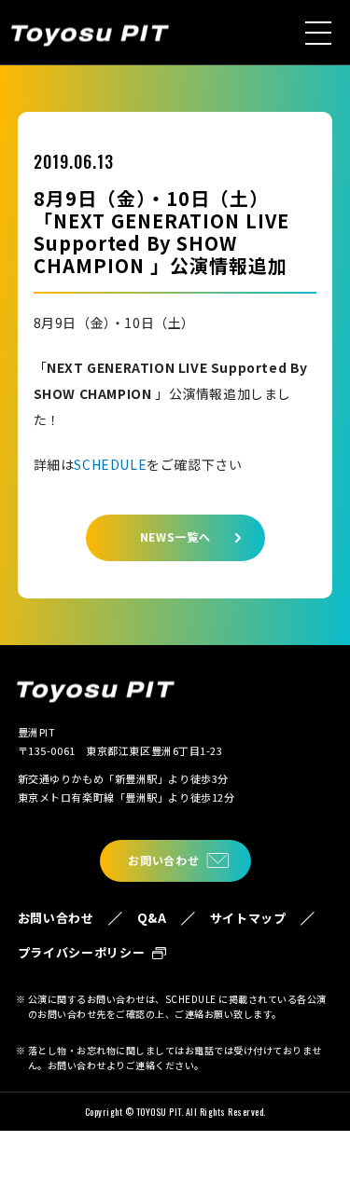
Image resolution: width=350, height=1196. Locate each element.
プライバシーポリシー (82, 952)
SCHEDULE (110, 464)
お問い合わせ (163, 860)
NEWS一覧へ (175, 536)
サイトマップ (248, 918)
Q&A (152, 918)
